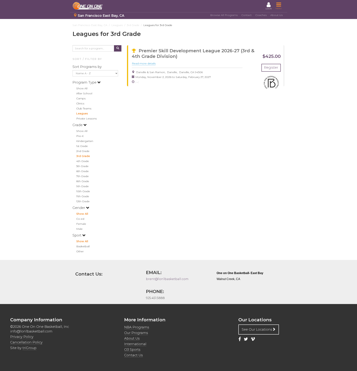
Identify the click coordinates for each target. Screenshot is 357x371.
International (135, 344)
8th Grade (82, 181)
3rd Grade (83, 156)
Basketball (83, 246)
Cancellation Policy (26, 342)
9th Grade (82, 186)
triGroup (29, 348)
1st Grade (82, 146)
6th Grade (82, 171)
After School (84, 93)
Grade (78, 125)
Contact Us (133, 355)
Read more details (144, 63)
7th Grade (82, 176)
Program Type (85, 82)
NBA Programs (136, 327)
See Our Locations (257, 329)
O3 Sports (132, 350)
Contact (246, 15)
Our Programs (136, 333)
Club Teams (83, 108)
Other (80, 251)
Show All (81, 88)
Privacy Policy (21, 337)
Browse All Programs (224, 15)
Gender (79, 208)
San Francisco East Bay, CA (101, 16)
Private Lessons (86, 118)
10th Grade (83, 191)
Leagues (82, 113)
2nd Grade (82, 151)
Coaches (261, 15)
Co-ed (80, 218)
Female (81, 224)
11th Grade (82, 196)
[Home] (89, 5)
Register (271, 67)
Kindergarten (84, 141)
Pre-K (80, 136)
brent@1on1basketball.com (167, 279)
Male (79, 229)
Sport (77, 235)
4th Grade (82, 161)
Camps (81, 98)
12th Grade (83, 201)
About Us (276, 15)
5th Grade (82, 166)
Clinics (80, 103)
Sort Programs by (88, 67)
